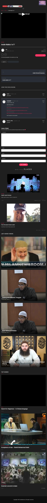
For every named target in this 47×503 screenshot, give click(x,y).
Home (2, 10)
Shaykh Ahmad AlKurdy (9, 360)
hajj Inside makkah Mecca (13, 61)
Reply (43, 94)
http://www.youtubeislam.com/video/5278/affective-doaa (17, 110)
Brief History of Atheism (9, 330)
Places (6, 10)
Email (24, 153)
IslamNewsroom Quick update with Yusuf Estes (16, 264)
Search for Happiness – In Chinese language (14, 409)
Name (24, 148)
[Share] (5, 54)
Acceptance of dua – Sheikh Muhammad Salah (15, 447)
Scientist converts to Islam (9, 486)
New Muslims (3, 484)
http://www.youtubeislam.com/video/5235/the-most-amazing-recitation (19, 113)
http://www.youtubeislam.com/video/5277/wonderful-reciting (17, 107)
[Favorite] (2, 54)
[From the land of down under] (23, 212)
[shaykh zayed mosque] (23, 183)
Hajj (3, 360)
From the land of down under (8, 225)
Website (3, 158)
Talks (3, 295)
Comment (24, 132)
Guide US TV (4, 262)
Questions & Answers (5, 445)
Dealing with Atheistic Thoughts (11, 297)
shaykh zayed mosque (6, 195)
